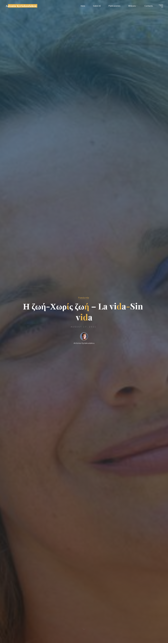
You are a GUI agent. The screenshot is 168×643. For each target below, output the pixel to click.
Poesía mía (83, 297)
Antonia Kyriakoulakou (21, 6)
